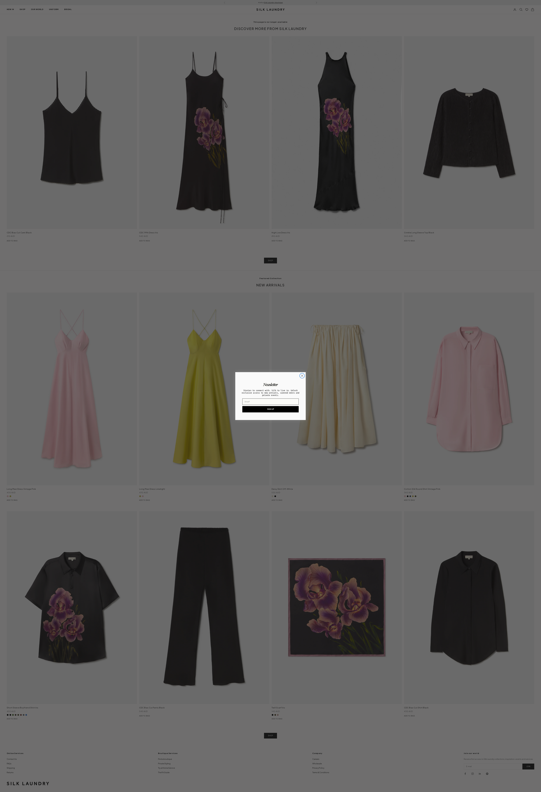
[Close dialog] (302, 375)
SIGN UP (270, 409)
